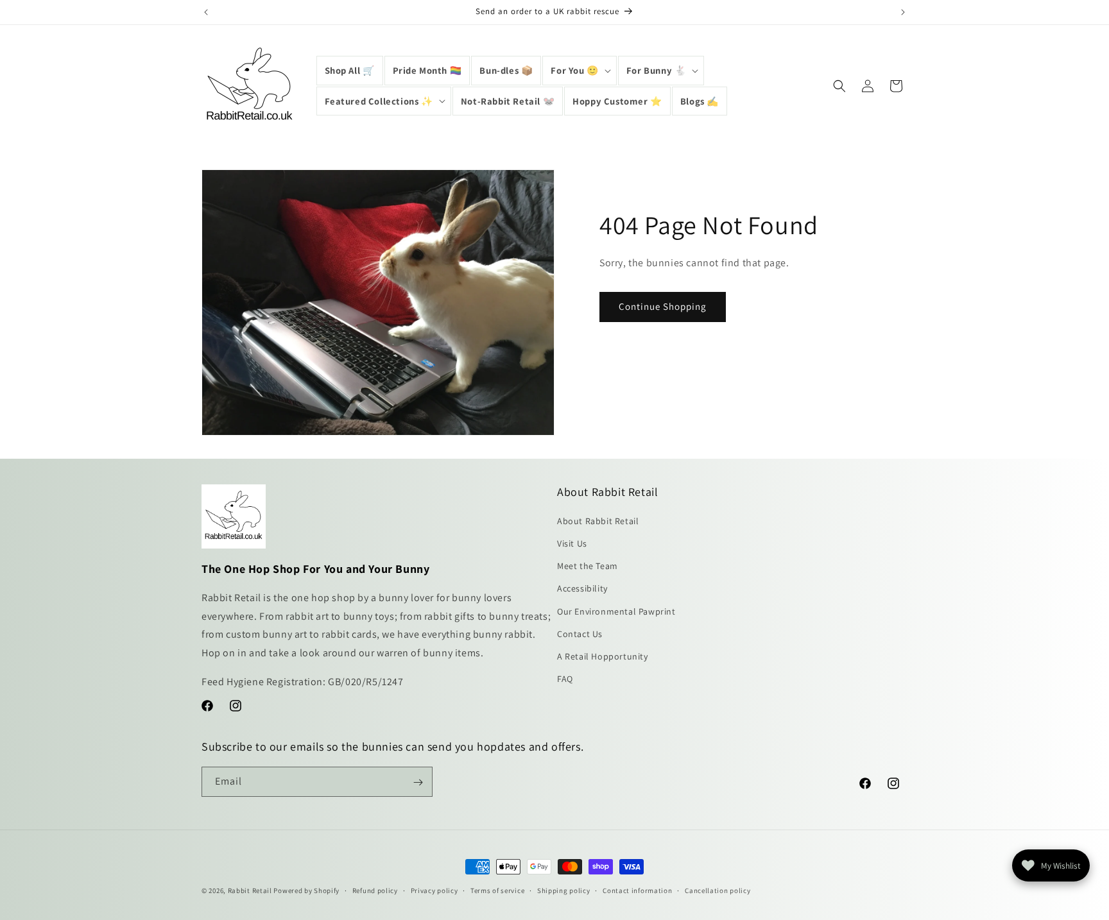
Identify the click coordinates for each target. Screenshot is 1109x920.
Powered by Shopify (306, 890)
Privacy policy (434, 889)
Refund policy (375, 889)
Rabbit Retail (250, 890)
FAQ (565, 679)
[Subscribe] (418, 782)
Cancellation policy (717, 889)
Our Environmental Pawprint (616, 611)
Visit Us (572, 543)
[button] (579, 70)
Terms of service (497, 889)
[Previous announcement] (206, 12)
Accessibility (582, 589)
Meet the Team (587, 566)
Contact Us (580, 634)
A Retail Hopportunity (602, 656)
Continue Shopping (663, 307)
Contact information (637, 889)
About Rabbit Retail (598, 521)
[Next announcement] (903, 12)
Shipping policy (563, 889)
